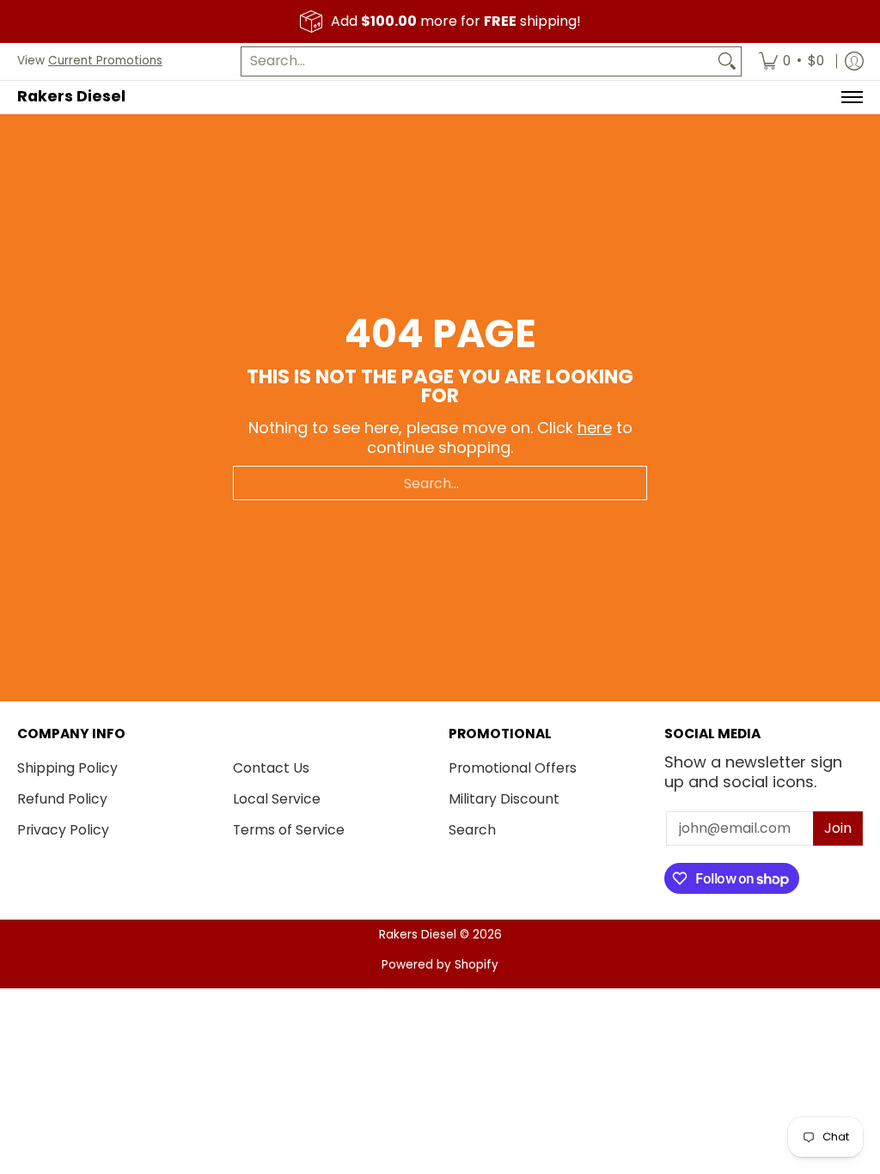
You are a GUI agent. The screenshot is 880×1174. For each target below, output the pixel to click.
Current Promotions (105, 60)
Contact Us (271, 768)
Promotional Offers (513, 768)
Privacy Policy (63, 830)
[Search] (727, 61)
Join (838, 828)
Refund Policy (62, 799)
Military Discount (504, 799)
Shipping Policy (67, 768)
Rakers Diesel (71, 96)
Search (472, 830)
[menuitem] (791, 61)
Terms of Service (289, 830)
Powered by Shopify (440, 965)
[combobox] (477, 61)
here (595, 427)
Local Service (277, 799)
